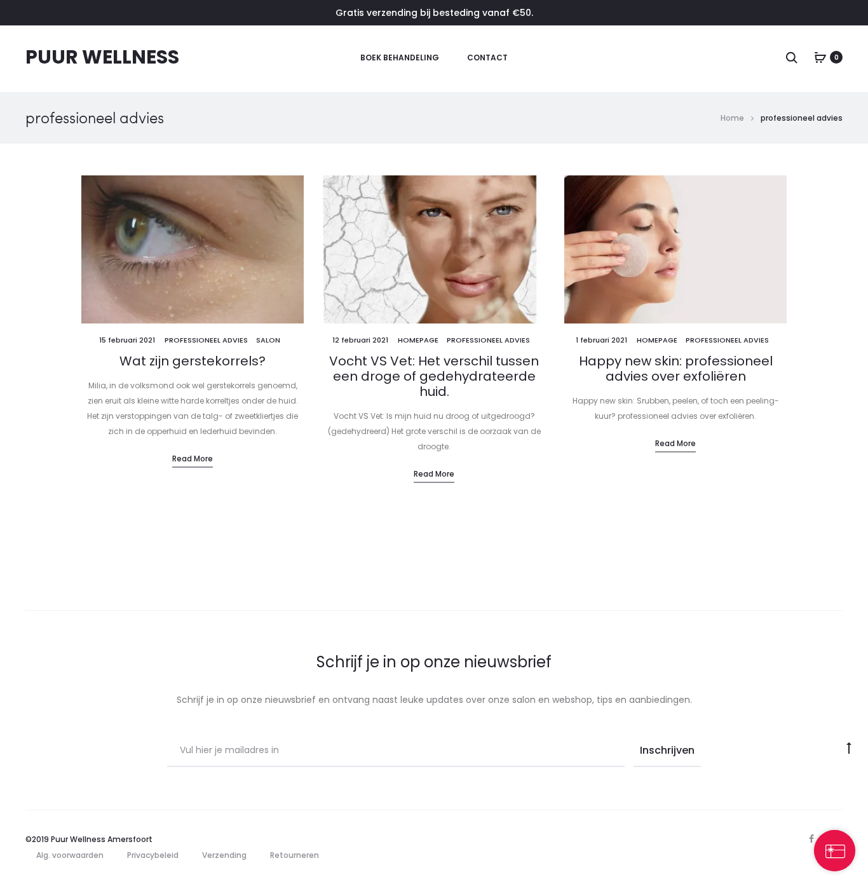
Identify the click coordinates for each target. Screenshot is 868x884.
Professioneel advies (206, 340)
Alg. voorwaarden (70, 855)
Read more (192, 458)
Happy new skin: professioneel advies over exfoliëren (676, 368)
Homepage (418, 340)
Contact (487, 57)
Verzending (224, 855)
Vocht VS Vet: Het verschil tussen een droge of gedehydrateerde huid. (434, 376)
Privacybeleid (153, 855)
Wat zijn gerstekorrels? (192, 361)
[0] (820, 57)
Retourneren (294, 855)
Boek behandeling (399, 57)
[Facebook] (811, 838)
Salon (268, 340)
